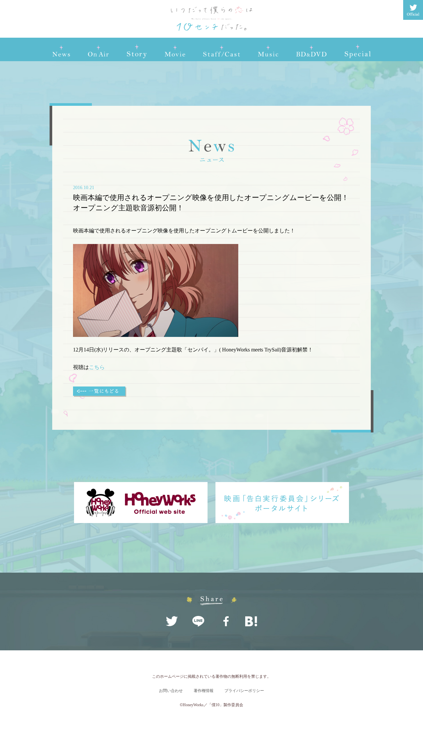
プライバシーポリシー (244, 690)
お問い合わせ (171, 690)
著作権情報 (203, 690)
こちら (97, 367)
